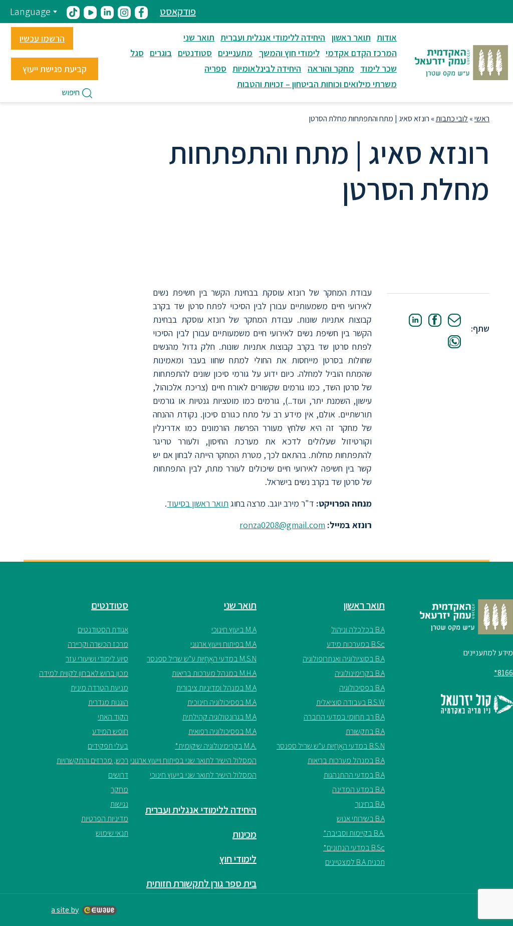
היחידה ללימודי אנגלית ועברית (272, 37)
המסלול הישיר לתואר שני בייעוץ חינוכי (203, 775)
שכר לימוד (378, 68)
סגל (137, 53)
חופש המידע (110, 731)
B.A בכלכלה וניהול (358, 629)
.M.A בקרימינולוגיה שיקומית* (215, 746)
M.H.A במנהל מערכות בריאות (214, 673)
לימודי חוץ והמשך (289, 53)
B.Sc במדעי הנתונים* (354, 847)
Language (30, 11)
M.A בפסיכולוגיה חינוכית (221, 702)
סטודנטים (195, 53)
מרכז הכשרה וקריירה (98, 644)
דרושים (118, 775)
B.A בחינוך (370, 804)
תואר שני (198, 37)
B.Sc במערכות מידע (356, 644)
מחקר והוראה (331, 68)
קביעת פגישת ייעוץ (55, 69)
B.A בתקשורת (365, 731)
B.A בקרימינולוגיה (360, 673)
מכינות (244, 834)
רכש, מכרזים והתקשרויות (92, 760)
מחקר (119, 789)
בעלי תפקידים (108, 746)
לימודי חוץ (237, 858)
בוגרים (161, 53)
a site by (65, 909)
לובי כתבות (452, 118)
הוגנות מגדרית (108, 702)
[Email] (454, 320)
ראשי (481, 118)
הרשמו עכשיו (42, 38)
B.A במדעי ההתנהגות (354, 775)
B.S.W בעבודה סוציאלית (350, 702)
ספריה (215, 68)
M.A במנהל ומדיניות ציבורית (216, 687)
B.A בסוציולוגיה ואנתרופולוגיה (344, 658)
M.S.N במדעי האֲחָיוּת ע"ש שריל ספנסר (201, 658)
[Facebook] (434, 320)
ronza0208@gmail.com (282, 525)
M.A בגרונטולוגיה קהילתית (219, 717)
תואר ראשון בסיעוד (197, 503)
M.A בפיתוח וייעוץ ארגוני (223, 644)
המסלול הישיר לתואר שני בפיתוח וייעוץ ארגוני (193, 760)
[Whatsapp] (454, 341)
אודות (387, 37)
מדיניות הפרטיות (104, 818)
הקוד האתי (113, 717)
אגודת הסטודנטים (103, 629)
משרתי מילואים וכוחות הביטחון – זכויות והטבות (317, 84)
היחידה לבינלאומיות (266, 68)
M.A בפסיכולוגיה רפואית (222, 731)
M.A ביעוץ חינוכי (233, 629)
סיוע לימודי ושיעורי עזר (97, 658)
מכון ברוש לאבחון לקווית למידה (83, 673)
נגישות (119, 804)
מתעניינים (235, 53)
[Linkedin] (415, 320)
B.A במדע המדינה (358, 789)
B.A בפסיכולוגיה (362, 687)
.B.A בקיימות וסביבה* (354, 833)
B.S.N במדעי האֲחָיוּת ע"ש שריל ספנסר (331, 746)
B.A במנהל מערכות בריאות (346, 760)
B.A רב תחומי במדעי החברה (344, 717)
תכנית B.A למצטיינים (355, 862)
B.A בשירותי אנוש (361, 818)
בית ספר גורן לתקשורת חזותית (201, 883)
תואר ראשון (351, 37)
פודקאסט (178, 11)
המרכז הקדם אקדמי (361, 53)
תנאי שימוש (112, 833)
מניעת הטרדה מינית (99, 687)
